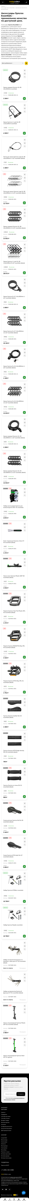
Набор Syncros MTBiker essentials (13, 890)
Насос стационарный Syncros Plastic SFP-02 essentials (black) (14, 1023)
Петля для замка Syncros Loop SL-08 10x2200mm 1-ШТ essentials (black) (14, 157)
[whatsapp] (9, 1189)
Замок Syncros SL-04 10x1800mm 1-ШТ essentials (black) (14, 366)
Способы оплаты (5, 1118)
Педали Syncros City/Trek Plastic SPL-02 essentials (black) (14, 611)
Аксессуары (4, 1141)
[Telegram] (6, 1189)
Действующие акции (6, 1130)
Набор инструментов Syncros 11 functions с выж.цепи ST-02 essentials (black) (14, 961)
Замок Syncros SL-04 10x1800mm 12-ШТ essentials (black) (13, 401)
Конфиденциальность (6, 1126)
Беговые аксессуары (6, 1158)
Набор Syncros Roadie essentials (13, 925)
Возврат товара (5, 1120)
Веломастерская (5, 1122)
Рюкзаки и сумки (5, 1152)
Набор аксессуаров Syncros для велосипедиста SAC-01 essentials (13, 506)
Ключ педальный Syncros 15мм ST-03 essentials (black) (14, 541)
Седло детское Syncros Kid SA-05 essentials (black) (13, 821)
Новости (3, 1112)
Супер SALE (4, 1137)
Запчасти (3, 1143)
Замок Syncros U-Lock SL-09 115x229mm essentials (11, 122)
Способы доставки (5, 1116)
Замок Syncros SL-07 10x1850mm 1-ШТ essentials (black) (14, 297)
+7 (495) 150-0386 (7, 1170)
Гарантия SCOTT (5, 1165)
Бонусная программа (6, 1128)
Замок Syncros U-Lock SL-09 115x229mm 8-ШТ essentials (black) (14, 262)
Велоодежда (4, 1145)
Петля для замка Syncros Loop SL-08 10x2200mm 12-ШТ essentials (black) (14, 192)
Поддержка (4, 1114)
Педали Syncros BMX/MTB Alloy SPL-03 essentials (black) (14, 646)
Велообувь (3, 1150)
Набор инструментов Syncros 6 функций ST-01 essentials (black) (13, 992)
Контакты (3, 1124)
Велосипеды (4, 1139)
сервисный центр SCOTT (16, 1177)
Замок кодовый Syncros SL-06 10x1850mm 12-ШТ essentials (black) (14, 227)
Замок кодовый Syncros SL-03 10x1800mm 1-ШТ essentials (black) (14, 436)
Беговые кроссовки (6, 1153)
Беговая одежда (5, 1155)
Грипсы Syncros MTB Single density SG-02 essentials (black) (13, 751)
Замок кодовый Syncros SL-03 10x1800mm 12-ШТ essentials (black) (14, 471)
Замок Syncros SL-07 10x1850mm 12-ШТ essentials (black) (13, 331)
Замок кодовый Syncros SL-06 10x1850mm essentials (12, 88)
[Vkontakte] (2, 1189)
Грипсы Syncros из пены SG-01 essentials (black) (12, 786)
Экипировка (4, 1147)
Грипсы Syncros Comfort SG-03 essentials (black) (12, 716)
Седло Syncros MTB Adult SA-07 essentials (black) (13, 856)
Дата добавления (7, 63)
